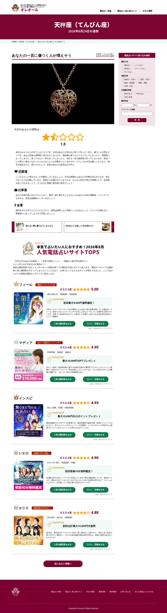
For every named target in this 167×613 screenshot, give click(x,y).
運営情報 (102, 591)
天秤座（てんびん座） (83, 24)
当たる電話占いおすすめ (144, 591)
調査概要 (113, 591)
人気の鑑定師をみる (62, 323)
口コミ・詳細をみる (96, 323)
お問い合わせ (125, 591)
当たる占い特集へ (63, 563)
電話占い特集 (106, 11)
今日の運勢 (147, 11)
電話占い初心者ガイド (127, 11)
